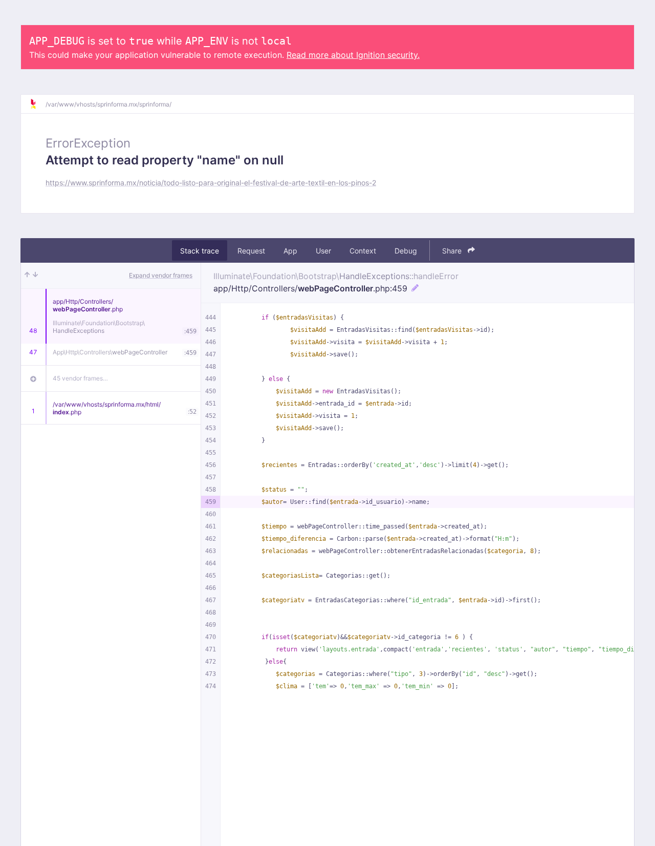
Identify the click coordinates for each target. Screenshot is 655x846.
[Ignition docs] (37, 104)
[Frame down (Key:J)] (35, 275)
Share (453, 250)
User (323, 250)
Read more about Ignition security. (353, 55)
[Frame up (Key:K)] (27, 275)
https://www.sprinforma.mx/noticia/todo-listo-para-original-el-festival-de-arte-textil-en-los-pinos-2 (211, 182)
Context (363, 250)
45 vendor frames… (80, 378)
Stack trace (199, 250)
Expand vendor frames (160, 275)
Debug (406, 250)
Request (251, 250)
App (290, 250)
